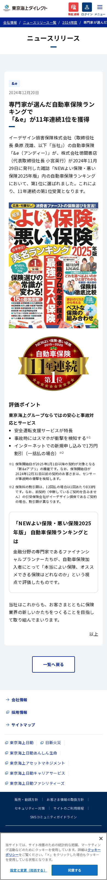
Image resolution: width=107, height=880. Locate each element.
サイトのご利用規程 (69, 808)
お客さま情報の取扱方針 (65, 799)
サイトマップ (23, 724)
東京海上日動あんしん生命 (33, 753)
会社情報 (19, 699)
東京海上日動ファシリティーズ (37, 783)
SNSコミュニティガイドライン (53, 817)
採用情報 (19, 712)
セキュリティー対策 (30, 808)
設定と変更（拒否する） (28, 870)
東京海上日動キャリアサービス (37, 773)
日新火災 (53, 742)
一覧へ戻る (53, 664)
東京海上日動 (21, 742)
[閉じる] (101, 839)
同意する (74, 870)
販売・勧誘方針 (26, 799)
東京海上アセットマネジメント (37, 763)
